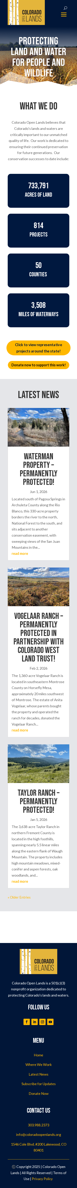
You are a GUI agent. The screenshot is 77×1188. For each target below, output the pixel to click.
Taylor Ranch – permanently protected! (38, 801)
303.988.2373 (38, 1125)
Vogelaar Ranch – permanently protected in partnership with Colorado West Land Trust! (38, 637)
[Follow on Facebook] (26, 1022)
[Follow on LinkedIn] (34, 1022)
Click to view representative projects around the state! (38, 347)
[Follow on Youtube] (50, 1022)
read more (20, 553)
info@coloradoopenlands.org (38, 1134)
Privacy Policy (42, 1179)
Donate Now (39, 1093)
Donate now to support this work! (38, 365)
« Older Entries (19, 897)
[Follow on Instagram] (42, 1022)
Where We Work (38, 1064)
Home (38, 1055)
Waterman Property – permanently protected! (38, 469)
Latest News (38, 1074)
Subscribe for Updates (39, 1084)
